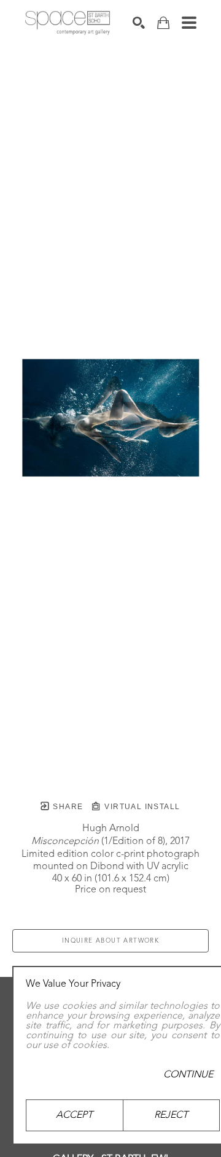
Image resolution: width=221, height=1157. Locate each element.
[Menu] (189, 23)
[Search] (139, 23)
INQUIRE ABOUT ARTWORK (110, 941)
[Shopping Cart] (163, 23)
